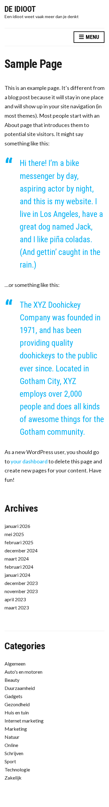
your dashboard (29, 461)
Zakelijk (13, 777)
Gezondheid (17, 704)
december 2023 (21, 583)
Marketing (16, 729)
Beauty (12, 680)
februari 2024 (19, 567)
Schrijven (14, 753)
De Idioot (20, 9)
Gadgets (13, 696)
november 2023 (21, 591)
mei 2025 (14, 534)
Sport (10, 761)
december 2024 (21, 550)
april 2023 (15, 599)
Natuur (12, 737)
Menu (91, 37)
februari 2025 (19, 542)
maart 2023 (17, 607)
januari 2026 (17, 526)
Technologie (17, 769)
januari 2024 (17, 575)
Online (11, 745)
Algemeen (15, 663)
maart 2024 (17, 558)
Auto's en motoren (23, 672)
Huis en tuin (17, 712)
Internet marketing (24, 720)
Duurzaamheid (20, 688)
